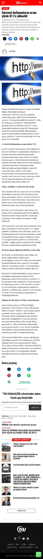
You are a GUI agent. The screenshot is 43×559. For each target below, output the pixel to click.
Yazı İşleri (12, 51)
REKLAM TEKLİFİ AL (12, 547)
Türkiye (10, 418)
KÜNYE (17, 544)
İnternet (23, 416)
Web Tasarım (33, 556)
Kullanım (32, 416)
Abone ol (35, 407)
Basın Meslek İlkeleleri (26, 547)
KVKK (36, 547)
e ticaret (14, 416)
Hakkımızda (32, 544)
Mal (4, 418)
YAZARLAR (10, 544)
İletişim (24, 544)
